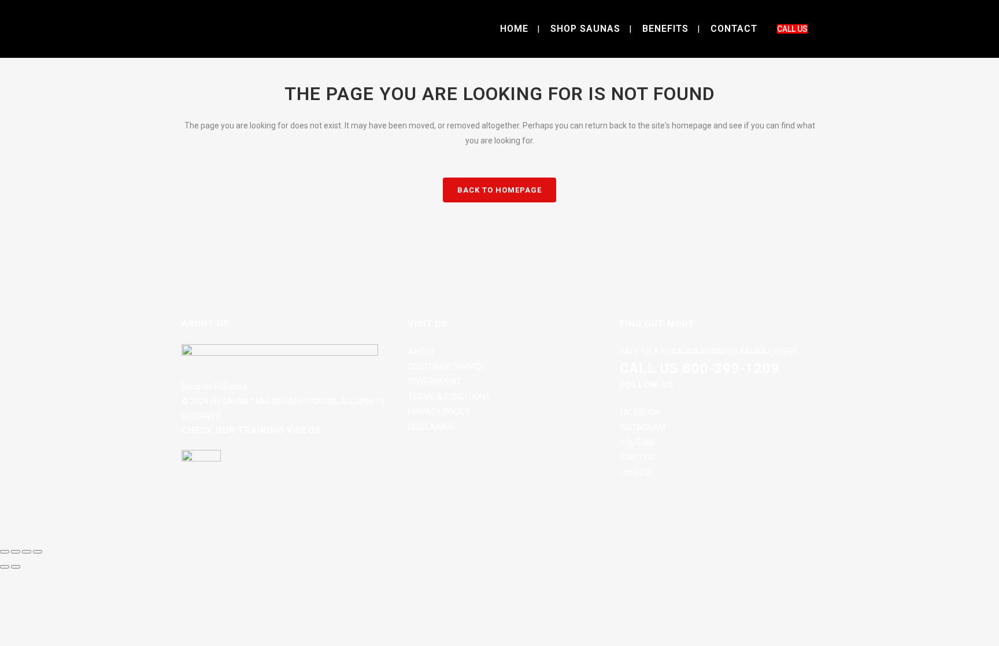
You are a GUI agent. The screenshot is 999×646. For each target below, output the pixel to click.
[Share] (26, 551)
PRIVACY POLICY (439, 411)
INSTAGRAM (642, 427)
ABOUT (421, 351)
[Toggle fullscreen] (15, 551)
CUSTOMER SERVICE (446, 366)
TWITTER (637, 457)
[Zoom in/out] (4, 551)
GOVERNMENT (434, 381)
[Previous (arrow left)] (4, 567)
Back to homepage (499, 190)
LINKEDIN (636, 472)
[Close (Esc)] (37, 551)
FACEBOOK (640, 412)
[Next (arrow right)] (15, 567)
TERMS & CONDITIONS (449, 396)
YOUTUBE (638, 442)
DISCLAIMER (431, 426)
